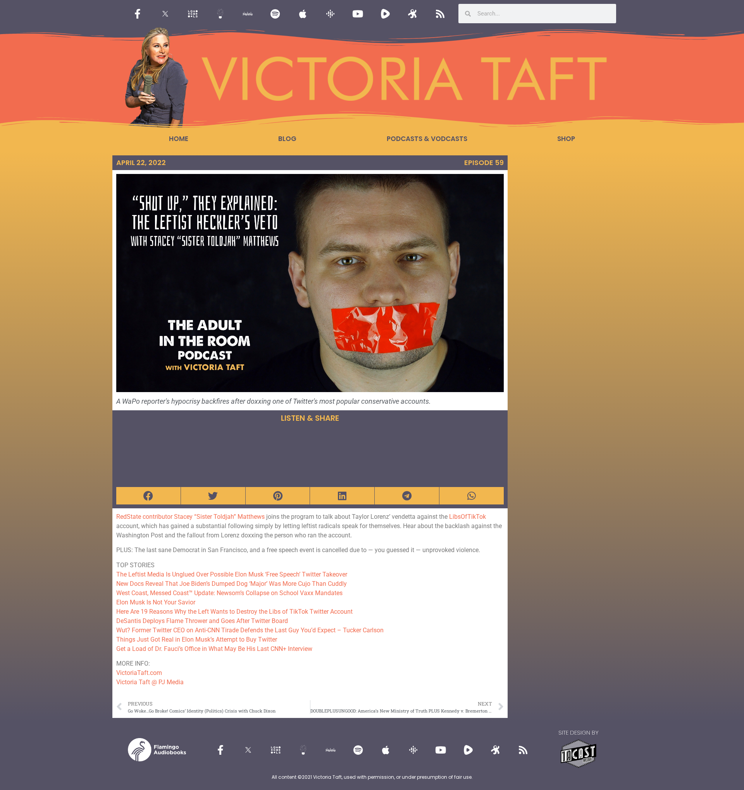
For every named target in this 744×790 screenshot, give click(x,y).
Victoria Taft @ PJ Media (150, 682)
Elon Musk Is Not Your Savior (155, 602)
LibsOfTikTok (467, 516)
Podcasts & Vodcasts (427, 138)
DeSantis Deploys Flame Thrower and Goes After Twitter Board (202, 621)
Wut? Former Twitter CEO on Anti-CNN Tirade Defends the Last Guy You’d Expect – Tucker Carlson (250, 630)
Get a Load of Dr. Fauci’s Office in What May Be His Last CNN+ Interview (214, 648)
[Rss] (440, 13)
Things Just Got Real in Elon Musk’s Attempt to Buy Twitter (196, 639)
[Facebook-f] (137, 13)
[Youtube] (357, 13)
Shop (566, 138)
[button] (148, 495)
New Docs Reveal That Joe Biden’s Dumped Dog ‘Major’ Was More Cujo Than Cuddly (231, 583)
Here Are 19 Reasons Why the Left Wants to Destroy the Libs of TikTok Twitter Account (234, 611)
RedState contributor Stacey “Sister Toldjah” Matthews (190, 516)
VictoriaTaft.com (139, 672)
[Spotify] (275, 13)
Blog (287, 138)
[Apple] (302, 13)
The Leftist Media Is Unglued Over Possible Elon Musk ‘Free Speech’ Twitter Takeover (231, 574)
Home (178, 138)
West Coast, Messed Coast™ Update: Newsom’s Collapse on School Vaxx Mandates (229, 593)
